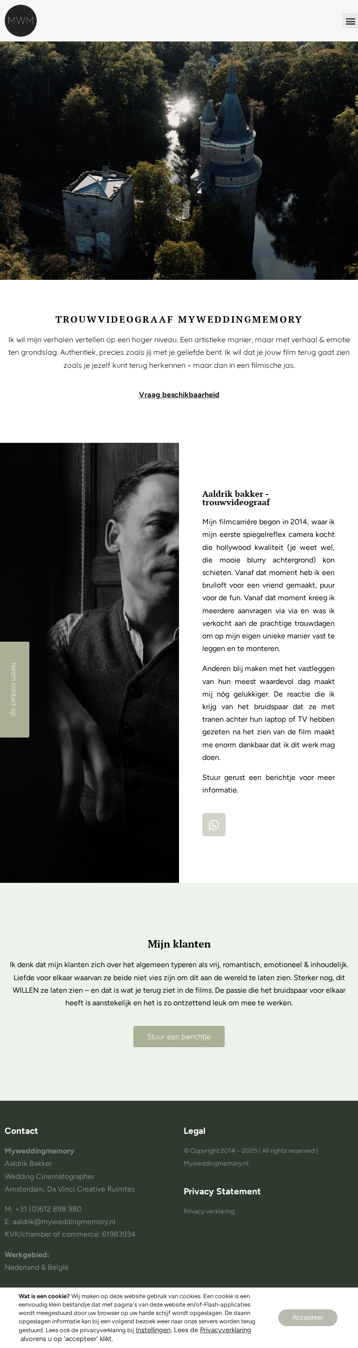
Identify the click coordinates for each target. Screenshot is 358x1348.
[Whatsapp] (214, 824)
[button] (350, 20)
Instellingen (153, 1330)
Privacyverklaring (225, 1330)
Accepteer (308, 1317)
